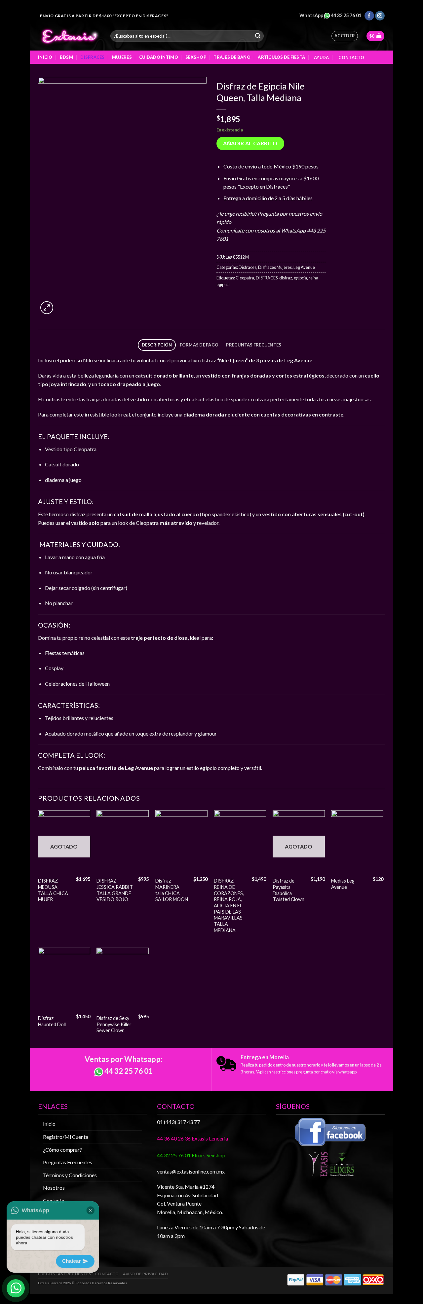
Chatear (76, 1260)
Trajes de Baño (231, 57)
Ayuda (321, 57)
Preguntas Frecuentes (67, 1162)
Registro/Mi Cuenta (65, 1137)
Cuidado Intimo (158, 57)
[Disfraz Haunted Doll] (64, 979)
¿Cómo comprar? (62, 1149)
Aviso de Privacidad (145, 1273)
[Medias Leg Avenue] (357, 842)
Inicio (45, 57)
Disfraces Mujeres (275, 267)
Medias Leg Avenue (343, 884)
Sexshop (195, 57)
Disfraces (92, 57)
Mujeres (122, 57)
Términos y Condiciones (70, 1175)
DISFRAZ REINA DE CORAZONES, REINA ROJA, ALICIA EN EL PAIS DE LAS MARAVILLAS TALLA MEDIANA (229, 905)
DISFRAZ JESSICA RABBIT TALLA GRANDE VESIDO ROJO (114, 890)
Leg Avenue (304, 267)
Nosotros (54, 1187)
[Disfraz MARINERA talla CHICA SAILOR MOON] (181, 842)
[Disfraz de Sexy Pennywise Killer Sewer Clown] (122, 979)
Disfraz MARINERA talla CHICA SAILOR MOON (171, 890)
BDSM (66, 57)
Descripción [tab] (157, 344)
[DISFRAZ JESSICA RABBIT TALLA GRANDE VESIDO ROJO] (122, 842)
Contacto (350, 57)
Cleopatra (245, 277)
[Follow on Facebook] (369, 16)
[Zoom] (46, 307)
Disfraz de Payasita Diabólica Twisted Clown (288, 890)
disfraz (285, 277)
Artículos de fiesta (281, 57)
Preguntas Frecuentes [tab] (253, 344)
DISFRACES (267, 277)
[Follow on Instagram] (380, 16)
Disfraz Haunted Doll (52, 1021)
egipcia (300, 277)
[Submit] (257, 36)
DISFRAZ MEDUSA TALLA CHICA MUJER (53, 890)
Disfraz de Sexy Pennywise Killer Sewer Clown (114, 1024)
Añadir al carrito (250, 143)
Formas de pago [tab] (199, 344)
